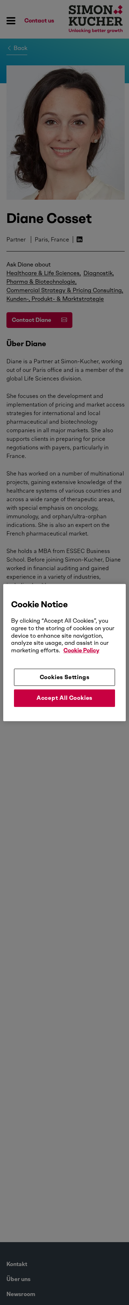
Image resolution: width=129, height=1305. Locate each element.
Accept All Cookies (64, 697)
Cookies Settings (65, 677)
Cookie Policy (81, 650)
